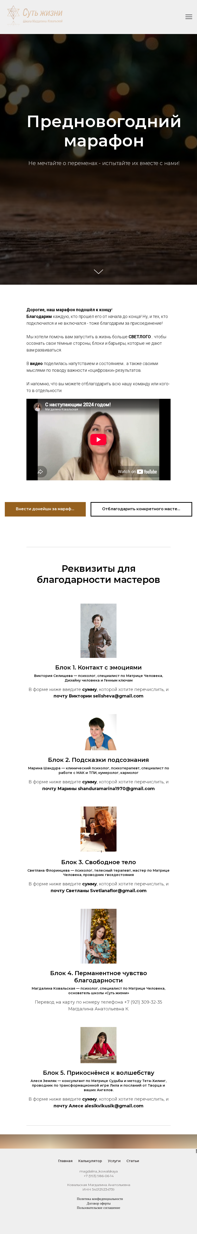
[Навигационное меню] (188, 16)
